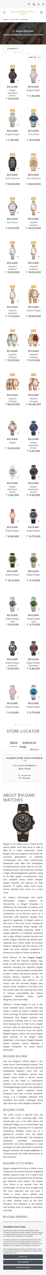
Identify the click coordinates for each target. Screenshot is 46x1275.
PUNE (23, 747)
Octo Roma (33, 134)
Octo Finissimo (12, 178)
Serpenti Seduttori (33, 223)
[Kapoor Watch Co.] (23, 12)
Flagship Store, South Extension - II (24, 759)
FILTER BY (11, 48)
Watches (14, 20)
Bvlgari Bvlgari (33, 90)
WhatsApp (26, 778)
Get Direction (25, 775)
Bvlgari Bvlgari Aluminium (12, 664)
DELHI (13, 743)
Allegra (12, 442)
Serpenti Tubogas (12, 355)
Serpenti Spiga (34, 310)
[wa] (39, 4)
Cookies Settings (23, 1268)
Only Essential (23, 1262)
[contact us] (43, 4)
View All (33, 749)
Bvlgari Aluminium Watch (12, 93)
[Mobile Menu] (4, 12)
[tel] (34, 4)
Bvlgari (12, 86)
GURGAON (29, 743)
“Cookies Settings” (13, 1249)
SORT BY (33, 57)
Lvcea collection (32, 1150)
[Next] (30, 53)
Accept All (23, 1257)
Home (5, 20)
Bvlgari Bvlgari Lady (12, 620)
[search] (29, 4)
